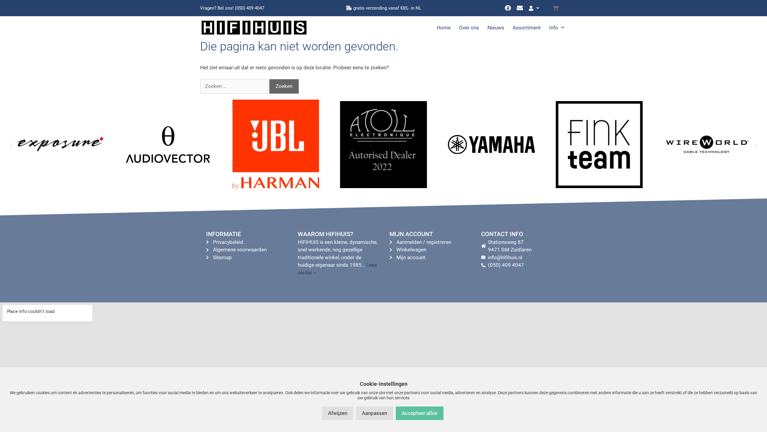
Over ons (469, 28)
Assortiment (527, 28)
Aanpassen (374, 413)
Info (553, 28)
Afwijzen (337, 413)
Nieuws (495, 28)
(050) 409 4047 (249, 8)
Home (444, 28)
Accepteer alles (419, 413)
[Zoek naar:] (234, 86)
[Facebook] (508, 8)
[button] (11, 145)
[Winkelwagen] (556, 8)
